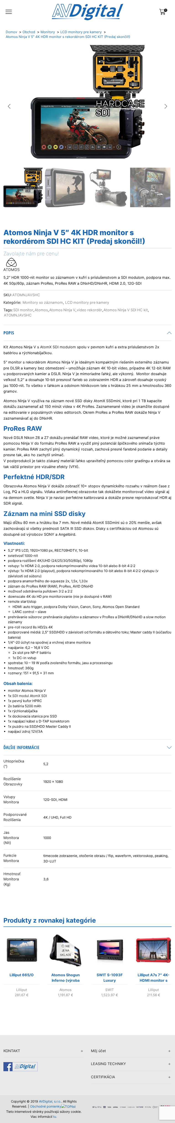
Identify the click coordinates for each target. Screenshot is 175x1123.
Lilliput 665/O (22, 975)
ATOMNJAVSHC (18, 315)
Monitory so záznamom (43, 302)
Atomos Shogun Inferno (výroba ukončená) (65, 978)
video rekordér (89, 310)
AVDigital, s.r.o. (50, 1101)
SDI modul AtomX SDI (29, 696)
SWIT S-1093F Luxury (110, 978)
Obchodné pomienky (45, 1106)
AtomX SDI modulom (58, 347)
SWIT (109, 990)
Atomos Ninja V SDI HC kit (125, 310)
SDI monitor (23, 310)
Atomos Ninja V (62, 310)
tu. (55, 1116)
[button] (9, 106)
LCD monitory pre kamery (87, 302)
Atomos (41, 310)
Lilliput (21, 990)
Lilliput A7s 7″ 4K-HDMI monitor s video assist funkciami (154, 978)
